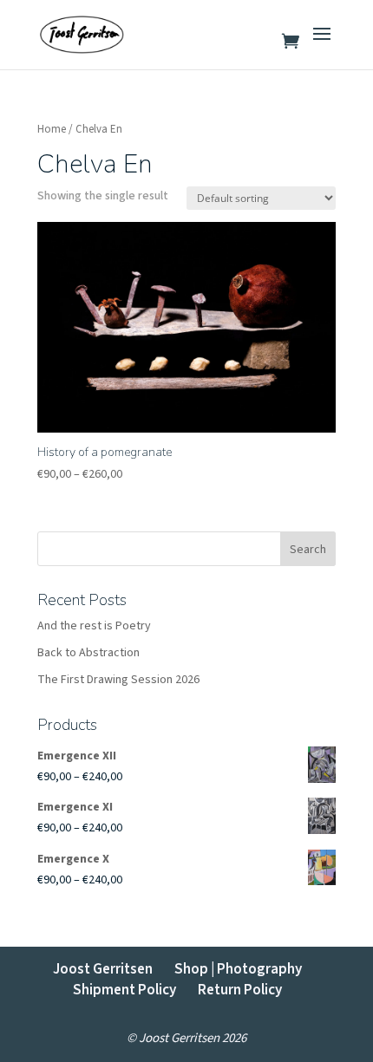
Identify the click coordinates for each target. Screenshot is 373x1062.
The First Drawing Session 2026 (118, 679)
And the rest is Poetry (94, 626)
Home (51, 129)
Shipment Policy (124, 990)
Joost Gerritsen (103, 969)
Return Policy (240, 990)
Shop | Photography (238, 969)
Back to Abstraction (88, 652)
